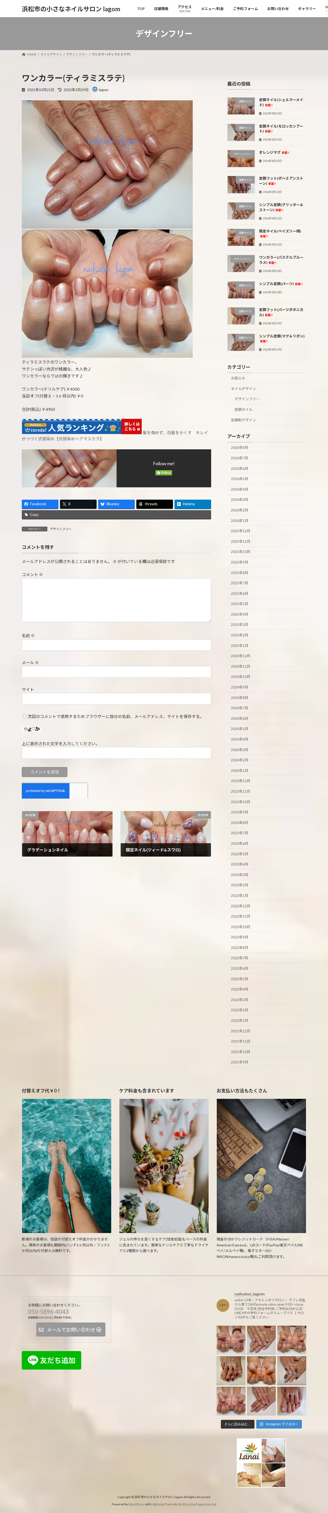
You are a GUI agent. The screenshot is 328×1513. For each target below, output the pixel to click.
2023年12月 (240, 781)
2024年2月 (239, 760)
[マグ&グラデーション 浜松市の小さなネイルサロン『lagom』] (231, 1400)
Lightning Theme (162, 1504)
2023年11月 (240, 791)
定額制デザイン (243, 420)
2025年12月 (240, 531)
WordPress (136, 1504)
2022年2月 (239, 1010)
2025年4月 (239, 614)
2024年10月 (240, 677)
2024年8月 (239, 697)
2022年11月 (240, 916)
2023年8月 (239, 822)
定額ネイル (243, 409)
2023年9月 (239, 812)
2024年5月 (239, 729)
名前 (28, 635)
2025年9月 (239, 562)
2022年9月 (239, 937)
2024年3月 (239, 750)
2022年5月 (239, 979)
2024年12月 (240, 656)
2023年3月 (239, 874)
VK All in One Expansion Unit (197, 1504)
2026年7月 (239, 458)
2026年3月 (239, 500)
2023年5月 (239, 854)
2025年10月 (240, 552)
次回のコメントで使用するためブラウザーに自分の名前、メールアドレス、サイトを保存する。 (116, 716)
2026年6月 (239, 468)
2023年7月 (239, 833)
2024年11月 (240, 666)
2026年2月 (239, 510)
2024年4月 (239, 739)
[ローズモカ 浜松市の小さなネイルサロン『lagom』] (291, 1340)
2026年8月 (239, 447)
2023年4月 (239, 864)
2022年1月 (239, 1020)
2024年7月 (239, 708)
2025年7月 (239, 583)
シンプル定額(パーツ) (281, 284)
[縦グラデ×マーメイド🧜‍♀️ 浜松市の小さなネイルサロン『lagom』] (261, 1340)
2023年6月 (239, 843)
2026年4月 (239, 489)
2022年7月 (239, 958)
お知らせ (238, 378)
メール (30, 662)
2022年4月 (239, 989)
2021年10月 (240, 1052)
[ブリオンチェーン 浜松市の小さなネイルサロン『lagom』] (231, 1340)
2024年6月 (239, 718)
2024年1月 (239, 770)
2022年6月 (239, 968)
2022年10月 (240, 927)
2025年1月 (239, 645)
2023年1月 (239, 895)
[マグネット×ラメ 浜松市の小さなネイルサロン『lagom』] (261, 1400)
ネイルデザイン (243, 388)
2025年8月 (239, 572)
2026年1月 (239, 520)
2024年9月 (239, 687)
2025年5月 (239, 604)
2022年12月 (240, 906)
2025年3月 (239, 625)
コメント (32, 574)
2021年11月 (240, 1041)
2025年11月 (240, 541)
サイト (28, 689)
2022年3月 (239, 999)
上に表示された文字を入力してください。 (61, 743)
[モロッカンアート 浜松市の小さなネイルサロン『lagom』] (291, 1370)
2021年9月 (239, 1062)
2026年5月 (239, 479)
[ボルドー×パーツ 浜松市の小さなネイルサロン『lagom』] (231, 1370)
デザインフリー (60, 529)
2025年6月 (239, 593)
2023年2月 (239, 885)
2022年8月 (239, 947)
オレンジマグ (274, 152)
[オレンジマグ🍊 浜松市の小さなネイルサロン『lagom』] (261, 1370)
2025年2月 (239, 635)
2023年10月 (240, 802)
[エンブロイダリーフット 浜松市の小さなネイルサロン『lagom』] (291, 1400)
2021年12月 (240, 1031)
